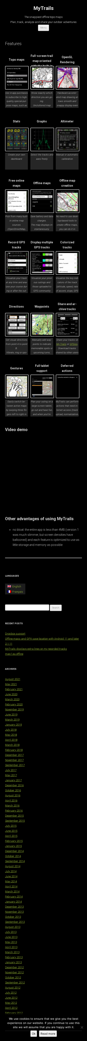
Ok (33, 1033)
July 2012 (10, 992)
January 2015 (13, 846)
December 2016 (14, 785)
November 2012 (14, 972)
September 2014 (15, 861)
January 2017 (13, 780)
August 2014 (12, 866)
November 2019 (14, 709)
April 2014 (11, 886)
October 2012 (13, 977)
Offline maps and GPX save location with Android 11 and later (42, 638)
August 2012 (12, 987)
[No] (82, 1027)
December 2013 (14, 906)
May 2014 (11, 881)
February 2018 (14, 750)
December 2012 (14, 967)
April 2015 (11, 835)
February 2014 (14, 896)
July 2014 (10, 871)
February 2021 (14, 689)
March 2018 (12, 744)
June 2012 (11, 997)
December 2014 (14, 851)
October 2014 (13, 856)
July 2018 (10, 729)
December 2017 (14, 755)
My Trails (61, 344)
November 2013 (14, 911)
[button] (17, 83)
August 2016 (12, 795)
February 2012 (14, 1012)
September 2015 (15, 820)
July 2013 (10, 932)
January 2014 (13, 901)
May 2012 (11, 1002)
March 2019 (12, 719)
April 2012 (11, 1007)
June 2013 (11, 937)
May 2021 (11, 684)
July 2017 (10, 770)
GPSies (73, 344)
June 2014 (11, 876)
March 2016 (12, 805)
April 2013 (11, 947)
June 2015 (11, 830)
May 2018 (11, 734)
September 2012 (15, 982)
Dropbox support (15, 633)
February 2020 (14, 704)
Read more (48, 1033)
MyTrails (43, 8)
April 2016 (11, 800)
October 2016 (13, 790)
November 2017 (14, 760)
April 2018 (11, 739)
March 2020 (12, 699)
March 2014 (12, 891)
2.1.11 (8, 643)
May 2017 (11, 775)
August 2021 (12, 679)
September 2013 (15, 921)
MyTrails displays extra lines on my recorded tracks (36, 648)
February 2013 (14, 957)
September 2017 (15, 765)
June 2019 (11, 714)
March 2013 (12, 952)
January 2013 (13, 962)
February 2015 (14, 841)
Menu (43, 27)
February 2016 (14, 810)
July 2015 (10, 825)
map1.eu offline (14, 653)
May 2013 (11, 942)
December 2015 (14, 815)
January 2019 (13, 724)
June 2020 (11, 694)
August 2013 (12, 926)
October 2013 (13, 916)
